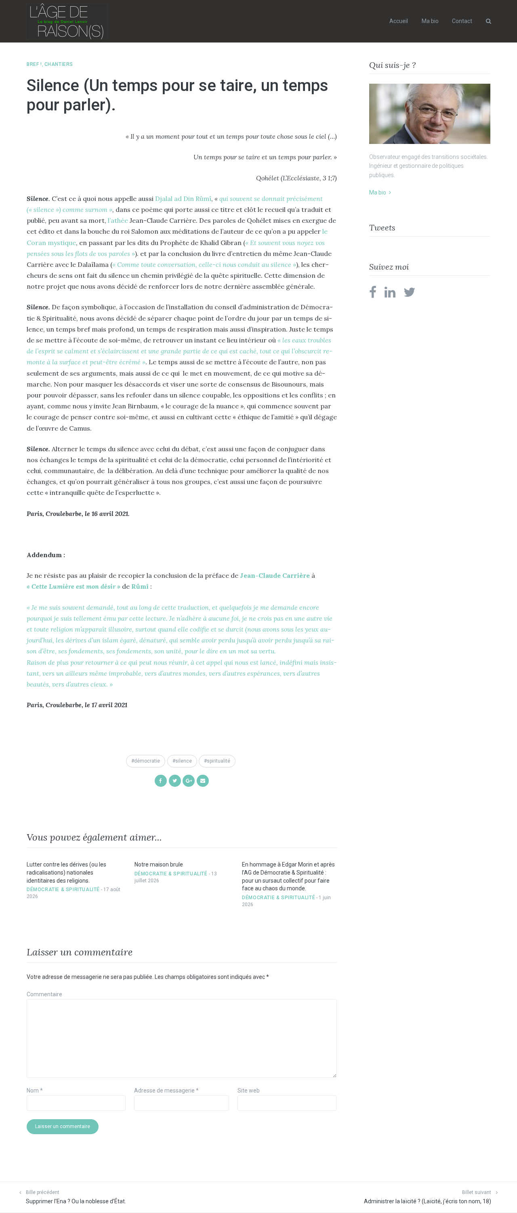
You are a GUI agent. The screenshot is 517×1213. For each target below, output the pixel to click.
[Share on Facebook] (161, 780)
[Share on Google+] (189, 780)
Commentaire (44, 994)
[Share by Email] (203, 780)
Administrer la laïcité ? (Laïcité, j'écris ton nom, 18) (427, 1201)
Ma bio (430, 21)
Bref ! (34, 64)
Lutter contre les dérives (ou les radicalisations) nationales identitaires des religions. (66, 872)
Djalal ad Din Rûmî (182, 198)
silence (183, 761)
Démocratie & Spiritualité (63, 889)
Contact (462, 21)
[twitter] (410, 295)
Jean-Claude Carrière (275, 575)
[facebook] (372, 295)
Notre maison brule (159, 864)
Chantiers (58, 64)
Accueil (398, 21)
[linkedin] (390, 295)
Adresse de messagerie (166, 1090)
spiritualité (218, 761)
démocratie (147, 761)
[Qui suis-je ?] (429, 114)
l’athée (119, 220)
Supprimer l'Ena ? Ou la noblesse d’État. (76, 1201)
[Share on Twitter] (175, 780)
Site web (248, 1090)
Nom (35, 1090)
